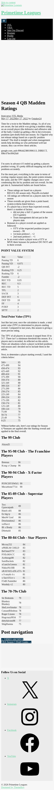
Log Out (11, 38)
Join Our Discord (15, 30)
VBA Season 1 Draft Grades (16, 642)
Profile (10, 36)
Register (11, 33)
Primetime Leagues (21, 12)
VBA (9, 27)
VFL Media (17, 116)
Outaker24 (37, 118)
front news (6, 116)
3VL (9, 25)
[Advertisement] (27, 69)
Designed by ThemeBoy (12, 787)
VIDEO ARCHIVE (12, 639)
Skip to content (8, 2)
